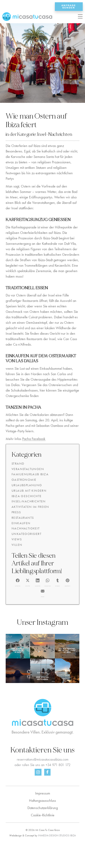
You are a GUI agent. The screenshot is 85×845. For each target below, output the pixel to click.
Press (16, 512)
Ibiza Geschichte (26, 496)
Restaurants (23, 518)
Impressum (42, 793)
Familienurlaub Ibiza (30, 474)
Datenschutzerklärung (42, 807)
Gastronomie (24, 480)
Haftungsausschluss (42, 800)
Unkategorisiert (26, 534)
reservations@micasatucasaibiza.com (42, 759)
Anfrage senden (68, 6)
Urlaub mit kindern (29, 490)
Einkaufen (21, 523)
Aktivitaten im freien (30, 507)
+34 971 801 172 (58, 764)
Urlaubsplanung (27, 485)
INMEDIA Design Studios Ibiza (57, 835)
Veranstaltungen (28, 469)
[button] (17, 581)
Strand (18, 463)
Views (17, 539)
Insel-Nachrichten (54, 134)
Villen (17, 545)
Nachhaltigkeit (26, 528)
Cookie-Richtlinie (42, 815)
